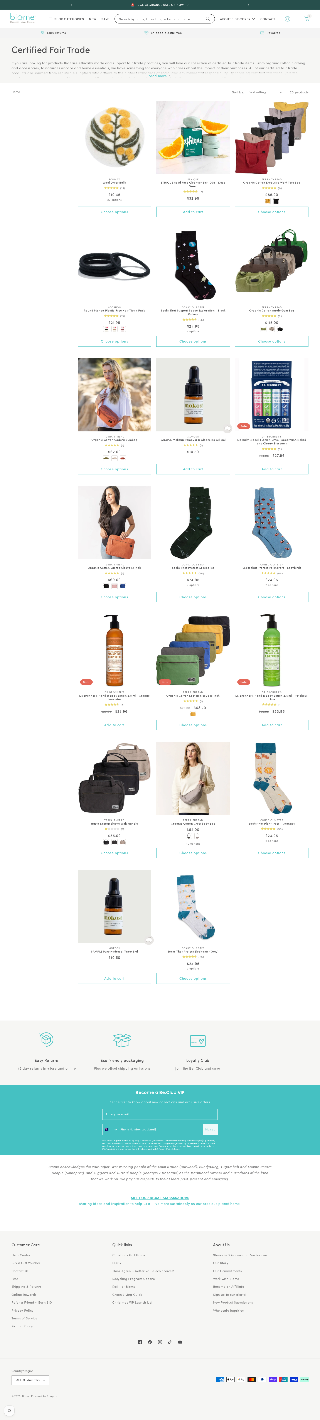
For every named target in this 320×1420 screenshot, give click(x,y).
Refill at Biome (124, 1286)
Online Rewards (24, 1294)
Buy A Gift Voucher (26, 1263)
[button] (66, 19)
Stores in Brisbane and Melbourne (240, 1255)
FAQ (15, 1278)
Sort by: (238, 92)
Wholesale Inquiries (228, 1310)
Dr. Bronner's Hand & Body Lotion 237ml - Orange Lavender (114, 697)
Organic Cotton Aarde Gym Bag (271, 310)
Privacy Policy (165, 1149)
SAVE (105, 19)
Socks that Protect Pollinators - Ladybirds (272, 568)
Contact (267, 19)
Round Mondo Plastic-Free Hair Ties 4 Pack (114, 310)
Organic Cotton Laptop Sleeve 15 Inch (193, 696)
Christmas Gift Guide (129, 1255)
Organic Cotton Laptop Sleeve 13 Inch (114, 568)
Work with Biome (226, 1278)
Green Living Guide (127, 1294)
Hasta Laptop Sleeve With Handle (114, 823)
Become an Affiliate (228, 1286)
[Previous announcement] (71, 5)
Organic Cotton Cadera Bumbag (114, 440)
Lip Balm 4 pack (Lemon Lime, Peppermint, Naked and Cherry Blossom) (271, 441)
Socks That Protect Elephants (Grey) (193, 951)
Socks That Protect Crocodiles (193, 568)
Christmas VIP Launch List (132, 1302)
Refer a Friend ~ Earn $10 (32, 1302)
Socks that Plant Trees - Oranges (272, 823)
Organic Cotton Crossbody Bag (193, 823)
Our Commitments (227, 1271)
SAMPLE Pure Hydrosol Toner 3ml (114, 951)
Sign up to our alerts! (229, 1294)
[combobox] (110, 1129)
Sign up (210, 1129)
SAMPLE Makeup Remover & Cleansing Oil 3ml (193, 440)
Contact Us (20, 1271)
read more (158, 75)
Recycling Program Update (133, 1278)
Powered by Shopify (44, 1396)
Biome (26, 1396)
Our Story (220, 1263)
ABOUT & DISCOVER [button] (235, 18)
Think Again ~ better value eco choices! (143, 1271)
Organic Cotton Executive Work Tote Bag (271, 182)
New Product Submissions (233, 1302)
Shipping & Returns (27, 1286)
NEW (92, 19)
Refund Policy (22, 1326)
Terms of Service (24, 1318)
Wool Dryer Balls (114, 182)
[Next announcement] (248, 5)
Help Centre (21, 1255)
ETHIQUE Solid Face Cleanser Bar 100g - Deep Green (193, 184)
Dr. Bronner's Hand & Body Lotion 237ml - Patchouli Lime (271, 697)
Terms (177, 1149)
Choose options (114, 211)
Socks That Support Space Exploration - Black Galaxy (193, 312)
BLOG (116, 1263)
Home (16, 92)
